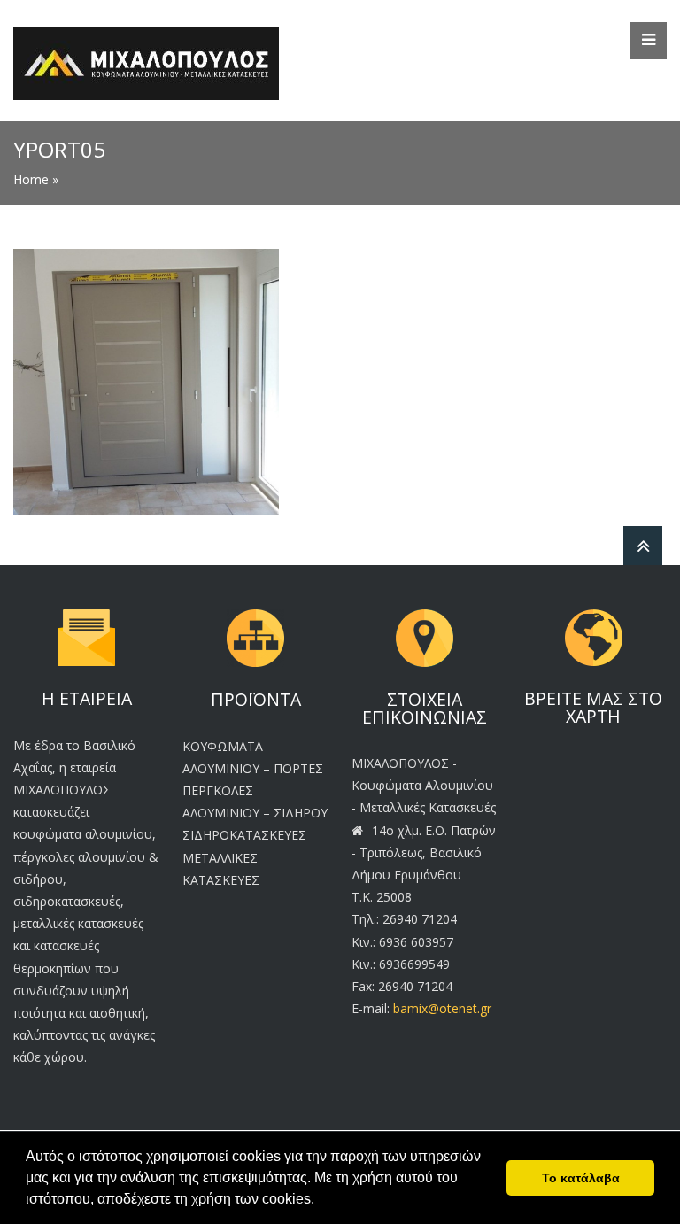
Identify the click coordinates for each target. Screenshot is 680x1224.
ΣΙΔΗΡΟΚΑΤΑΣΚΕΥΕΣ (244, 834)
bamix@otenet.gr (442, 1008)
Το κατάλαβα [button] (581, 1178)
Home (31, 179)
